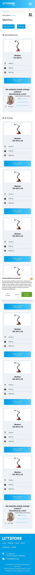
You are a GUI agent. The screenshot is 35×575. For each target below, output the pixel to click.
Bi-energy (21, 26)
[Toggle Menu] (30, 4)
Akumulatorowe (8, 26)
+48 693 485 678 (22, 102)
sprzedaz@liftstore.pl (22, 105)
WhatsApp (23, 98)
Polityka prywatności (9, 568)
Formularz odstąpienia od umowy (21, 570)
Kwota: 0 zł (5, 11)
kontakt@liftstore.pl (13, 559)
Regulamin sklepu (21, 568)
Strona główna (6, 15)
